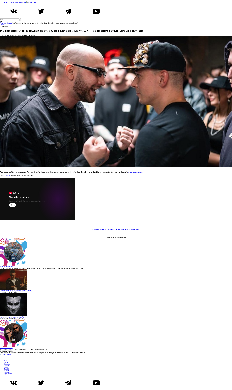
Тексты (12, 2)
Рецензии (7, 364)
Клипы (23, 2)
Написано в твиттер (6, 266)
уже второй (7, 175)
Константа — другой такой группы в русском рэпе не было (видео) (116, 229)
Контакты (7, 372)
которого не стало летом (136, 172)
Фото (5, 360)
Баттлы (2, 24)
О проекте (7, 370)
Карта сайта (8, 373)
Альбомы (18, 2)
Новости (6, 2)
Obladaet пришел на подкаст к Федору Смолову (16, 290)
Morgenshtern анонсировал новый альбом (14, 317)
